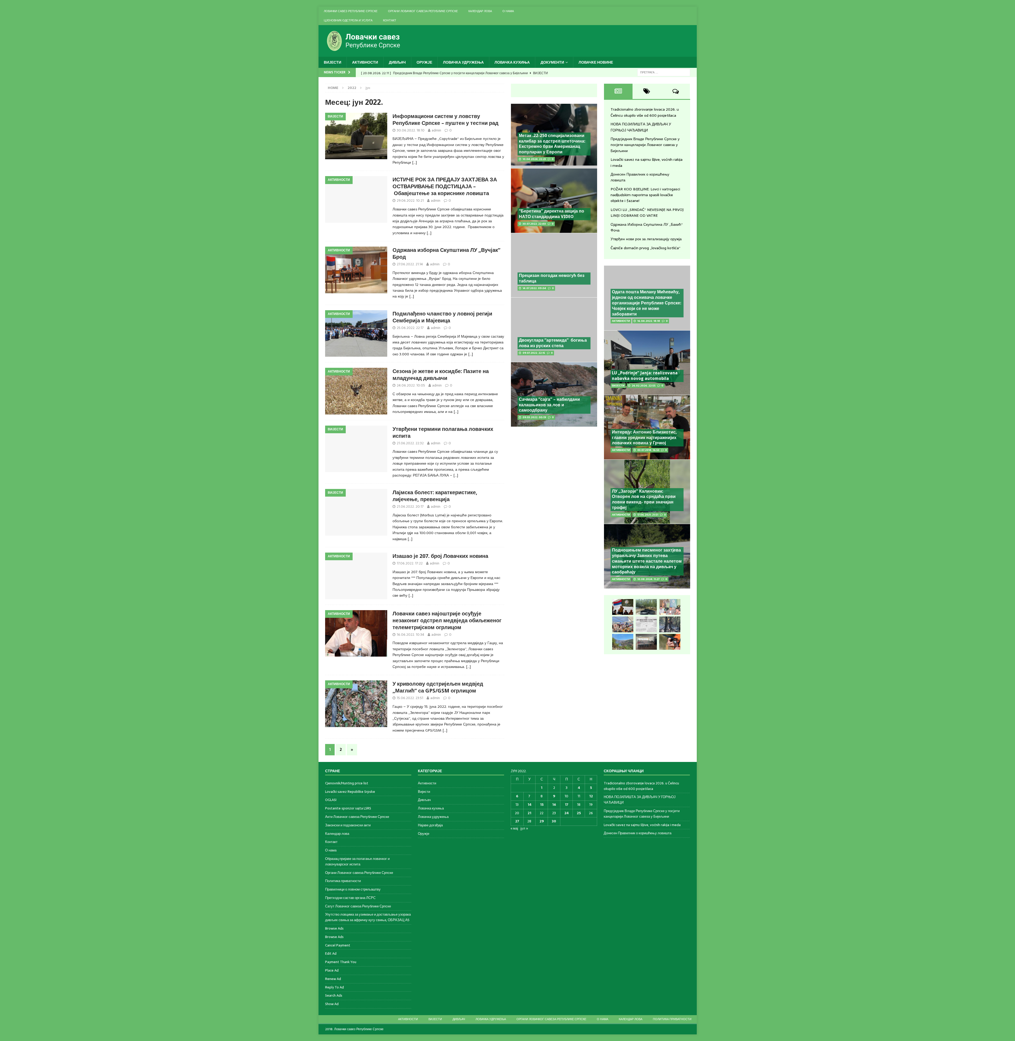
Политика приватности (343, 881)
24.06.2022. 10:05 (411, 385)
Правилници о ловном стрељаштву (353, 889)
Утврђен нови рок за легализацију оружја (646, 239)
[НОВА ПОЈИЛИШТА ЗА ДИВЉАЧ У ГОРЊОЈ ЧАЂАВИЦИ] (646, 607)
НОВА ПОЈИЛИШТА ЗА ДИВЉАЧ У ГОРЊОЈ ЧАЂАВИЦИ (641, 127)
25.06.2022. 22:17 (410, 328)
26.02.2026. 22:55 (644, 385)
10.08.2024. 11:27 (648, 579)
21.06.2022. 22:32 (410, 443)
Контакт (389, 20)
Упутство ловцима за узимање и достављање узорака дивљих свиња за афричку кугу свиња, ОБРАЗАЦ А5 (368, 917)
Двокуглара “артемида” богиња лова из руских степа (553, 343)
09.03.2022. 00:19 (534, 417)
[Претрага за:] (663, 72)
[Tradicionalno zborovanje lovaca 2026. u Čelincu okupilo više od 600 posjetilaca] (622, 607)
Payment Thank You (340, 962)
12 (591, 796)
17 (566, 804)
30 (554, 821)
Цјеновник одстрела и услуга (348, 20)
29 (541, 821)
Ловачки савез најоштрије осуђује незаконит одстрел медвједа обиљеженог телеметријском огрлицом (447, 620)
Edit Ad (330, 953)
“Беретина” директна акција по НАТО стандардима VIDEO (551, 214)
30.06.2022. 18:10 (411, 130)
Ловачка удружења (463, 62)
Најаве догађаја (430, 825)
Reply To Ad (334, 987)
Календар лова (480, 11)
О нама (508, 11)
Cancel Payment (337, 945)
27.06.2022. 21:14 (410, 264)
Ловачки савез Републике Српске (350, 11)
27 (517, 821)
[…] (414, 162)
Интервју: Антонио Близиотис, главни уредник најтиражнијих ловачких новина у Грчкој (644, 438)
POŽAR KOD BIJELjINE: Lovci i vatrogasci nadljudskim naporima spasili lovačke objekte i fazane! (645, 195)
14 (529, 804)
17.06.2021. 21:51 (647, 514)
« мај (514, 828)
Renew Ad (333, 979)
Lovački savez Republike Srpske (350, 791)
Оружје (424, 62)
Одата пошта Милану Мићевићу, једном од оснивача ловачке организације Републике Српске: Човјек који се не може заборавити (646, 302)
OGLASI (330, 800)
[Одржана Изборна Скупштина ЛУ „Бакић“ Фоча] (646, 642)
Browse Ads (334, 928)
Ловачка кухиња (512, 62)
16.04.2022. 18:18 (648, 321)
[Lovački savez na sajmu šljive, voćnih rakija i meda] (622, 624)
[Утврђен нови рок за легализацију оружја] (669, 642)
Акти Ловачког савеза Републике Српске (357, 816)
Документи (552, 62)
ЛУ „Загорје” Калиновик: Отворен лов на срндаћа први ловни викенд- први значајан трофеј (644, 499)
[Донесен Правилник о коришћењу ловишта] (646, 624)
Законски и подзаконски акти (348, 825)
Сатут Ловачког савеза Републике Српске (358, 906)
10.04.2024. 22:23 (534, 159)
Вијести (332, 62)
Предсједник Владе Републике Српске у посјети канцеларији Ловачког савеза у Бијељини (645, 145)
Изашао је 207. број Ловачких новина (440, 556)
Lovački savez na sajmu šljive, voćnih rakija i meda (642, 825)
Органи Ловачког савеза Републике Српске (423, 11)
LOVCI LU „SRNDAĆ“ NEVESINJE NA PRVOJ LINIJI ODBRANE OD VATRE (647, 212)
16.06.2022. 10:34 (410, 634)
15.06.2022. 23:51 (410, 698)
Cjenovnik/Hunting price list (346, 783)
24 (566, 813)
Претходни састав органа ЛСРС (350, 898)
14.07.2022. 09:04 (534, 288)
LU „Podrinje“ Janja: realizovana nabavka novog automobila (645, 375)
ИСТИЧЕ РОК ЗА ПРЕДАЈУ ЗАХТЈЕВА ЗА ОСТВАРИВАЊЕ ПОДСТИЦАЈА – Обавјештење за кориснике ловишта (445, 186)
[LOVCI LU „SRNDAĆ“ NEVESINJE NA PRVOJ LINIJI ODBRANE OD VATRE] (622, 642)
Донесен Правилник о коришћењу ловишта (637, 833)
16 (554, 804)
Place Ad (332, 970)
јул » (524, 828)
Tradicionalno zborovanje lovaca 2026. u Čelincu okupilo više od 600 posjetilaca (645, 112)
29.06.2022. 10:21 (410, 200)
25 (579, 813)
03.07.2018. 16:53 (648, 450)
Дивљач (397, 62)
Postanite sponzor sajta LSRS (348, 808)
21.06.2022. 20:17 (410, 506)
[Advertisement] (554, 469)
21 (529, 813)
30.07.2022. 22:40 (534, 224)
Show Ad (332, 1004)
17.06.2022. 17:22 (410, 563)
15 (541, 804)
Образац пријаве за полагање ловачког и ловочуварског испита (357, 861)
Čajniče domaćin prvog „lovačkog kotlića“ (645, 248)
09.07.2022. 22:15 (534, 353)
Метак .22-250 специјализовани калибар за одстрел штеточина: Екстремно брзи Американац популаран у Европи (552, 143)
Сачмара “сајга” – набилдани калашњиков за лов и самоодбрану (549, 405)
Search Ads (333, 995)
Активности (365, 62)
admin (436, 130)
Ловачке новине (596, 62)
